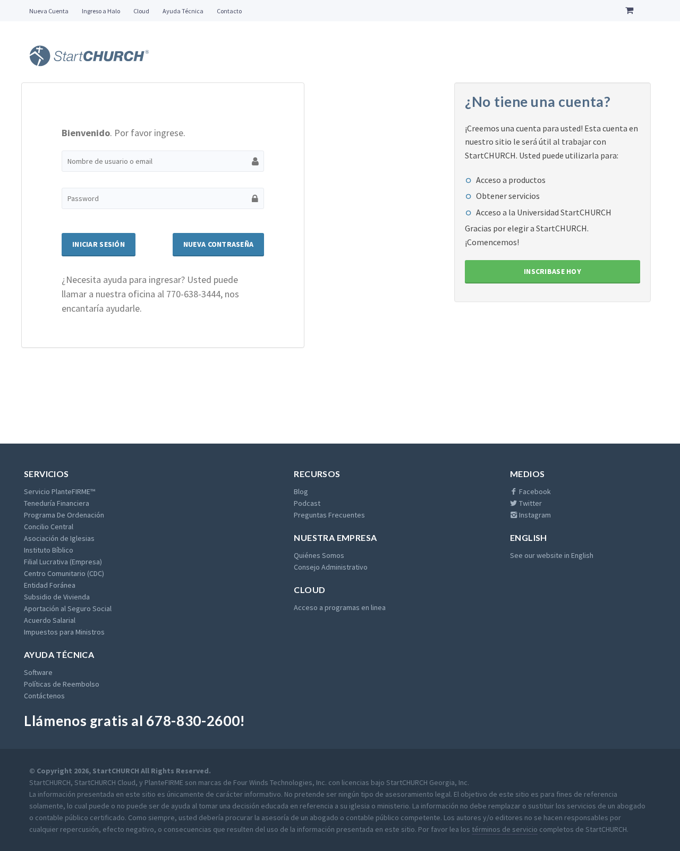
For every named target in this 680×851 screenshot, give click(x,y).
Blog (301, 491)
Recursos (317, 474)
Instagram (534, 515)
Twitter (529, 503)
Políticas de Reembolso (61, 684)
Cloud (141, 11)
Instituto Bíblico (48, 550)
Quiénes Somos (319, 555)
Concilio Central (48, 526)
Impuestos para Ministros (64, 632)
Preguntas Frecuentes (329, 515)
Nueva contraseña (218, 244)
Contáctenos (44, 695)
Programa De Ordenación (64, 515)
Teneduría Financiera (56, 503)
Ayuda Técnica (183, 11)
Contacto (229, 11)
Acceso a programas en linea (340, 607)
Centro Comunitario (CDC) (64, 573)
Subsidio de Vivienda (57, 597)
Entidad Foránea (49, 585)
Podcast (307, 503)
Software (38, 672)
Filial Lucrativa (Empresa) (63, 561)
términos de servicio (505, 829)
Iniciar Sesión (98, 244)
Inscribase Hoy (552, 271)
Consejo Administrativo (331, 567)
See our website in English (551, 555)
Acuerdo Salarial (49, 620)
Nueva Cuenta (49, 11)
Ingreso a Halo (101, 11)
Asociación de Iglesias (59, 538)
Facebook (534, 491)
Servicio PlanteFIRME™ (59, 491)
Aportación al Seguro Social (68, 608)
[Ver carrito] (631, 10)
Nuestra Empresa (335, 537)
